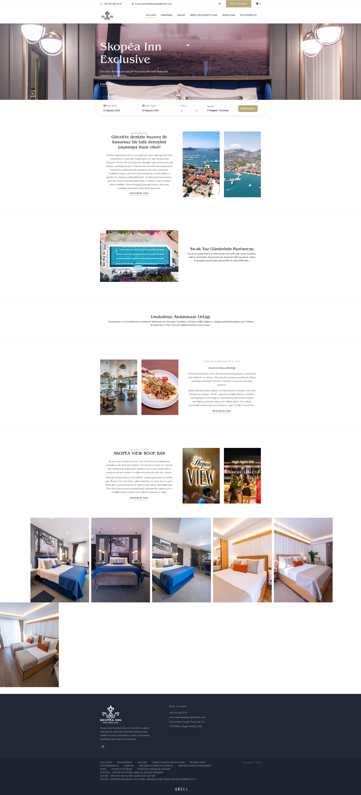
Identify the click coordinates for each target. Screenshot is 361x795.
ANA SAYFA (151, 15)
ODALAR (181, 15)
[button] (178, 95)
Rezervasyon (248, 108)
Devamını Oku (139, 193)
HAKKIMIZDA (166, 15)
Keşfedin (106, 84)
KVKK (103, 769)
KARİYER (129, 765)
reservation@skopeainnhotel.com (153, 3)
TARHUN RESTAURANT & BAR (203, 15)
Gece (183, 105)
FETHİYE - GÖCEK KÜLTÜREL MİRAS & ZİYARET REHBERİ (131, 772)
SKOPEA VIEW (228, 15)
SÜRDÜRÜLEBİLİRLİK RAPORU (154, 769)
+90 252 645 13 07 (113, 3)
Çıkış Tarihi (150, 105)
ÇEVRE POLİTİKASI (122, 769)
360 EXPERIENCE (248, 15)
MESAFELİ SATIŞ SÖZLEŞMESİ (194, 765)
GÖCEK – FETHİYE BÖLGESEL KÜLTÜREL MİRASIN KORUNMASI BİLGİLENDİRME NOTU (148, 779)
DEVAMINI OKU (139, 498)
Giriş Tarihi (111, 105)
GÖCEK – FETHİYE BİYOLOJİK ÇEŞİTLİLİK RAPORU (128, 775)
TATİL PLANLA (238, 4)
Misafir (210, 106)
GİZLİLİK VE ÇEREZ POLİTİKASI (156, 765)
